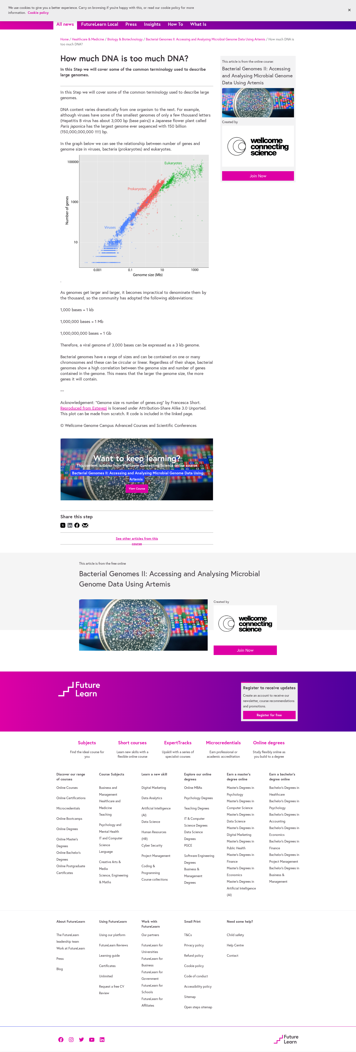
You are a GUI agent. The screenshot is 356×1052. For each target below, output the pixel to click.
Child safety (235, 935)
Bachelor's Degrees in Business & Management (284, 875)
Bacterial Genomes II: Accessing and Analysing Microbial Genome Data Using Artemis (205, 39)
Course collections (155, 879)
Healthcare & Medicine (88, 39)
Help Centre (235, 945)
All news (65, 24)
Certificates (107, 966)
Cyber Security (152, 845)
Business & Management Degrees (193, 876)
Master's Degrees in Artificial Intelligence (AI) (241, 888)
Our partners (150, 935)
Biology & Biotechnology (125, 39)
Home (64, 39)
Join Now (258, 175)
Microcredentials (68, 808)
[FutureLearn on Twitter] (81, 1039)
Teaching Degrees (196, 808)
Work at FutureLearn (70, 948)
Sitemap (190, 997)
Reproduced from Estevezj (83, 408)
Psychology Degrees (198, 798)
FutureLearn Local (99, 24)
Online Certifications (70, 798)
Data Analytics (152, 798)
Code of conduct (196, 976)
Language (106, 851)
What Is (198, 24)
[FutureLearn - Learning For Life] (286, 1038)
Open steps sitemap (198, 1007)
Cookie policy (194, 966)
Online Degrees (67, 829)
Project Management (156, 856)
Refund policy (193, 955)
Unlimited (106, 976)
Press (131, 24)
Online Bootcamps (69, 818)
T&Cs (188, 935)
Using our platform (112, 935)
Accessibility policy (198, 986)
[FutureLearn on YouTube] (92, 1039)
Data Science (151, 822)
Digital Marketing (154, 788)
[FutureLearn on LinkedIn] (102, 1039)
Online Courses (67, 788)
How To (175, 24)
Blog (59, 969)
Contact (232, 955)
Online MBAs (193, 788)
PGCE (188, 845)
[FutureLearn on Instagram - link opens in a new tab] (71, 1039)
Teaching (105, 814)
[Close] (349, 10)
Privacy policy (194, 945)
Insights (152, 24)
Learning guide (109, 955)
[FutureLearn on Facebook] (62, 1039)
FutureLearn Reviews (113, 945)
